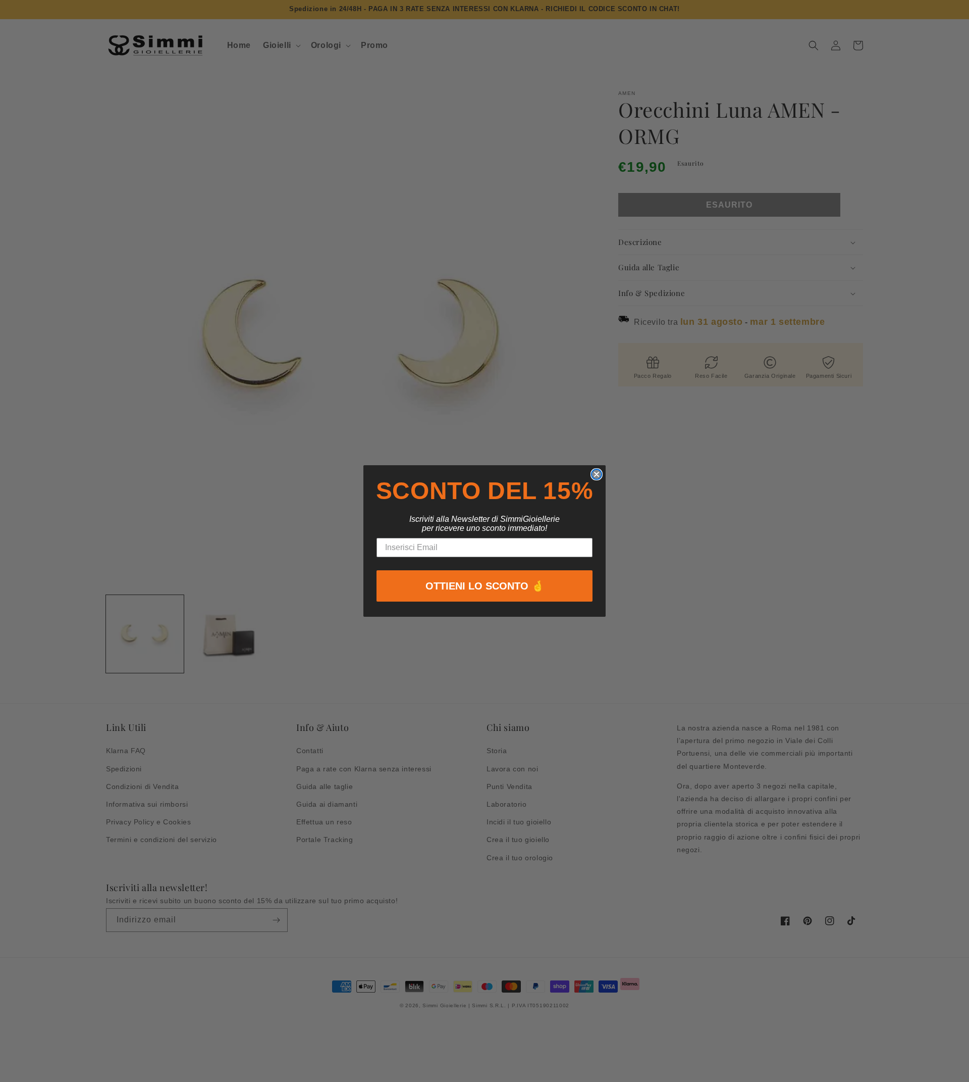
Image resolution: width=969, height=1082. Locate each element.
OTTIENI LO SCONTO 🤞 (484, 586)
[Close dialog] (596, 474)
